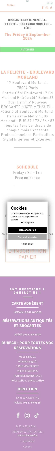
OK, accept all (27, 229)
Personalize (28, 243)
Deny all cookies (28, 237)
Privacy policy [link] (27, 222)
